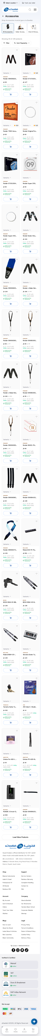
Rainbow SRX (7, 889)
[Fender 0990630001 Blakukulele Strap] (11, 321)
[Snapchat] (22, 950)
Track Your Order (8, 910)
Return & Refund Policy (28, 931)
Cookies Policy (25, 934)
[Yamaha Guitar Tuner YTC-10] (11, 687)
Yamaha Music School (28, 907)
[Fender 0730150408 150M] (11, 164)
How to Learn (7, 925)
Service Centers (26, 876)
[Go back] (3, 16)
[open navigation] (35, 9)
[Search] (30, 9)
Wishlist (5, 913)
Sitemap (23, 913)
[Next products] (36, 28)
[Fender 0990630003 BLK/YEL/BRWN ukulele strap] (30, 321)
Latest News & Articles (10, 931)
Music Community (8, 938)
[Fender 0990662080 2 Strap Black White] (30, 792)
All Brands (6, 886)
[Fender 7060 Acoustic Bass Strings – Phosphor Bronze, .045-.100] (11, 111)
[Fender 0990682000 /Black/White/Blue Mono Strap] (11, 268)
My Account (6, 900)
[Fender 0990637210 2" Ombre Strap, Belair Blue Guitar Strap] (11, 530)
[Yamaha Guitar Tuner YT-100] (30, 635)
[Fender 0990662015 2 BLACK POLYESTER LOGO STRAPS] (11, 59)
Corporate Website (27, 910)
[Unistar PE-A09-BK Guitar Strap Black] (30, 740)
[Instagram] (18, 950)
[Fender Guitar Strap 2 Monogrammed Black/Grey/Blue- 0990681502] (30, 216)
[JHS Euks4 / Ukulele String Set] (30, 687)
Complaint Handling (27, 882)
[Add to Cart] (10, 94)
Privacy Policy (25, 925)
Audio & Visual (7, 879)
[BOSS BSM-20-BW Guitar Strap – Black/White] (30, 583)
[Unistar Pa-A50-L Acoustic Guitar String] (11, 740)
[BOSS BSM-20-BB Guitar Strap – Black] (11, 583)
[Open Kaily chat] (34, 1021)
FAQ (22, 889)
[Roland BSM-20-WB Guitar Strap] (11, 635)
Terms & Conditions (27, 928)
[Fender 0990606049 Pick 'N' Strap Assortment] (11, 478)
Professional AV (7, 882)
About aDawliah (26, 900)
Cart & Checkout (8, 904)
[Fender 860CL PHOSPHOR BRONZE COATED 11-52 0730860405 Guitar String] (30, 426)
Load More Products (20, 837)
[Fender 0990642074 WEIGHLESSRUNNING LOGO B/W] (30, 478)
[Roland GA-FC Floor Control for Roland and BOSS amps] (30, 530)
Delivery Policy (26, 938)
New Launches (7, 934)
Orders (5, 907)
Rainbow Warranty (27, 879)
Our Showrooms (26, 904)
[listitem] (8, 28)
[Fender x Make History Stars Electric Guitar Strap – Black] (30, 268)
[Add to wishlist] (17, 50)
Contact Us (24, 886)
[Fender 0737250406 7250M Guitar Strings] (30, 59)
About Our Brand (8, 928)
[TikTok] (26, 950)
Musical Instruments (9, 876)
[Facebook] (13, 950)
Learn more (10, 86)
